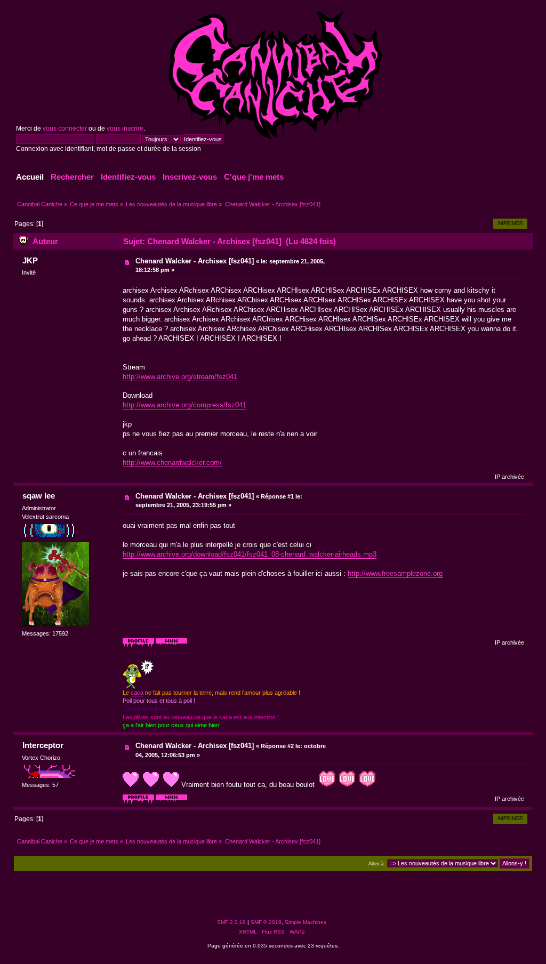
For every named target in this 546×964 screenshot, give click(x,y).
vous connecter (65, 128)
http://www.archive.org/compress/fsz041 (184, 405)
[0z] (171, 645)
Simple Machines (305, 922)
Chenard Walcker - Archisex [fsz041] (194, 261)
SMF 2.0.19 (231, 922)
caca (137, 692)
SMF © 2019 (266, 922)
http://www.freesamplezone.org (395, 573)
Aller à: (377, 863)
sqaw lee (38, 495)
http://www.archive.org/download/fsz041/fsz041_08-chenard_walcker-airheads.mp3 (249, 554)
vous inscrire (125, 128)
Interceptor (42, 745)
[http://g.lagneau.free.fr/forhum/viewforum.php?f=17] (171, 802)
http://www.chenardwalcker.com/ (172, 463)
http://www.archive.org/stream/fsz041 (180, 377)
